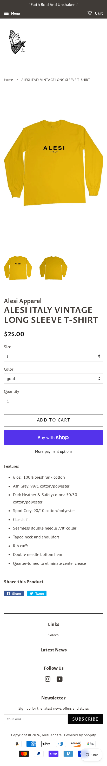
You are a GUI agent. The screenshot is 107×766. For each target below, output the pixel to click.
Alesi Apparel (52, 735)
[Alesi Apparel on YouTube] (60, 680)
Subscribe (85, 719)
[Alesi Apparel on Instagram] (47, 680)
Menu (15, 13)
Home (8, 80)
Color (8, 369)
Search (53, 635)
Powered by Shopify (80, 735)
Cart (98, 13)
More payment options (53, 451)
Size (7, 346)
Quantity (11, 391)
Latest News (54, 650)
